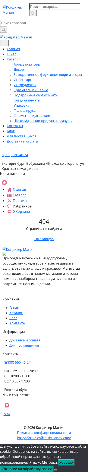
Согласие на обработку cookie (27, 468)
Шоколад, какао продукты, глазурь (43, 120)
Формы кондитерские (32, 115)
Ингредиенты (25, 84)
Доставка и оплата (22, 141)
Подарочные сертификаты (36, 95)
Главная (13, 49)
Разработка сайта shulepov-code (44, 437)
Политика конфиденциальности (44, 432)
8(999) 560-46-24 (17, 362)
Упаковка (21, 105)
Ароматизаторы (27, 64)
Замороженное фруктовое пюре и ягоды (48, 74)
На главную (44, 239)
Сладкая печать (27, 100)
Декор (19, 69)
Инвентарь (23, 79)
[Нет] (55, 470)
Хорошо (66, 462)
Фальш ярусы (25, 110)
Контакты (15, 126)
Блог (11, 131)
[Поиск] (33, 13)
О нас (11, 54)
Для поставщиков (22, 136)
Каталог (13, 59)
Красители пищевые (31, 90)
